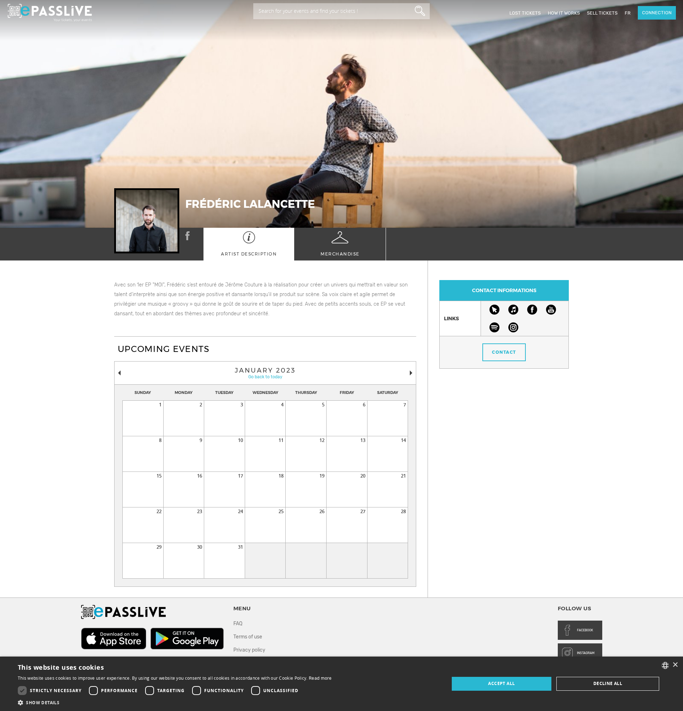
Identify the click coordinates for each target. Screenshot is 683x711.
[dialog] (341, 684)
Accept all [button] (501, 683)
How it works (564, 13)
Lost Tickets (525, 13)
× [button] (675, 665)
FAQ (237, 624)
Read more (320, 678)
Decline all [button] (607, 683)
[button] (175, 702)
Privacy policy (249, 650)
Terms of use (247, 637)
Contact (504, 352)
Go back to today (265, 376)
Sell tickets (602, 13)
